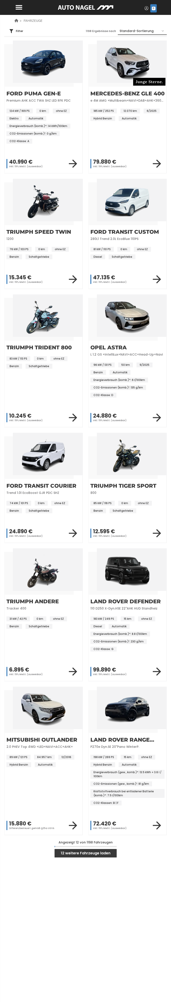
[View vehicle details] (73, 163)
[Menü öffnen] (18, 7)
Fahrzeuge (33, 20)
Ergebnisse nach (101, 31)
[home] (16, 20)
